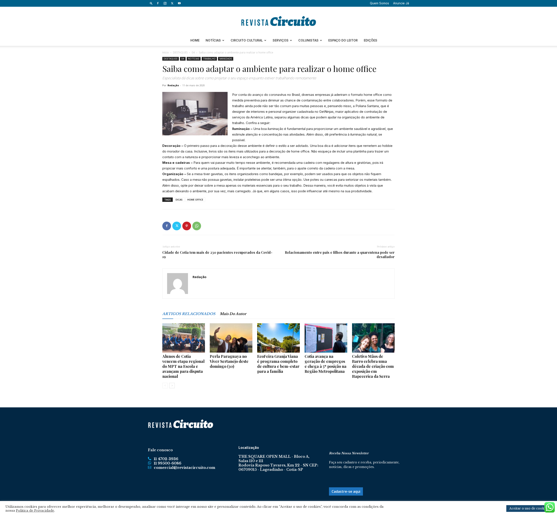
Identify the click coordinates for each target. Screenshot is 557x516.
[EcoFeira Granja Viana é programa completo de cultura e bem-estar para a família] (278, 338)
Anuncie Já (401, 3)
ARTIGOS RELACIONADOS (188, 314)
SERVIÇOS (281, 40)
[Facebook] (157, 3)
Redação (173, 85)
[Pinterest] (186, 226)
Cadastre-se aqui (346, 491)
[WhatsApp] (196, 226)
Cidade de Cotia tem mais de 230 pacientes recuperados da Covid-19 (217, 254)
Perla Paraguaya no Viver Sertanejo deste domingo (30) (229, 361)
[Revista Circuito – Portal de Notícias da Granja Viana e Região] (278, 21)
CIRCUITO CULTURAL (247, 40)
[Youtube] (179, 3)
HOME (195, 40)
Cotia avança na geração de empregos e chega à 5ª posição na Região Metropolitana (325, 364)
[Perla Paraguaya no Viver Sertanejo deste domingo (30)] (231, 338)
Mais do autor (233, 314)
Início (165, 52)
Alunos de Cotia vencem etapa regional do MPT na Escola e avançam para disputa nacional (183, 366)
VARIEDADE (225, 58)
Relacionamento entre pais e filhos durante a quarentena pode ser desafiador (340, 254)
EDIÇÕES (370, 40)
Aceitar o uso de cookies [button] (529, 508)
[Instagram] (165, 3)
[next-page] (172, 385)
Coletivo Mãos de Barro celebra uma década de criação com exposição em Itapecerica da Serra (373, 366)
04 (193, 52)
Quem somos (379, 3)
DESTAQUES (180, 52)
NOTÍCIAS (213, 40)
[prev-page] (165, 385)
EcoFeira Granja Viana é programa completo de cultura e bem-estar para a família (278, 364)
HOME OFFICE (195, 199)
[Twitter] (172, 3)
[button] (151, 3)
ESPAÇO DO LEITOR (343, 40)
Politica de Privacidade (35, 511)
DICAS (179, 199)
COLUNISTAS (308, 40)
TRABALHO (209, 58)
